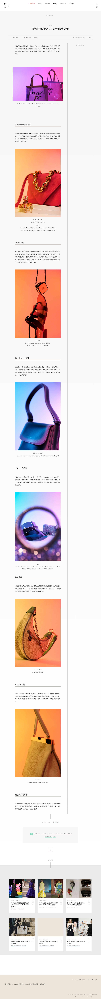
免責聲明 (82, 994)
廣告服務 (88, 994)
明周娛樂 (70, 994)
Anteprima (52, 833)
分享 (90, 37)
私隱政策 (76, 994)
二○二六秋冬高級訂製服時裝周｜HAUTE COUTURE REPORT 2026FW (20, 905)
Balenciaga (22, 908)
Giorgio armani (59, 833)
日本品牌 (74, 945)
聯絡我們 (94, 994)
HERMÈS (70, 833)
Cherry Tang (28, 37)
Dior (49, 833)
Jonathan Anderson (17, 945)
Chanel (65, 833)
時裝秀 (54, 907)
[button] (79, 37)
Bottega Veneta (48, 836)
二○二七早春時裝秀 (49, 907)
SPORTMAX (37, 833)
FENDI (18, 908)
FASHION (78, 907)
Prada (54, 836)
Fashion (50, 25)
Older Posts (50, 964)
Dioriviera (24, 945)
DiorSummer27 (73, 907)
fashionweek (13, 908)
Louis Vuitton (44, 833)
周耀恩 (36, 37)
